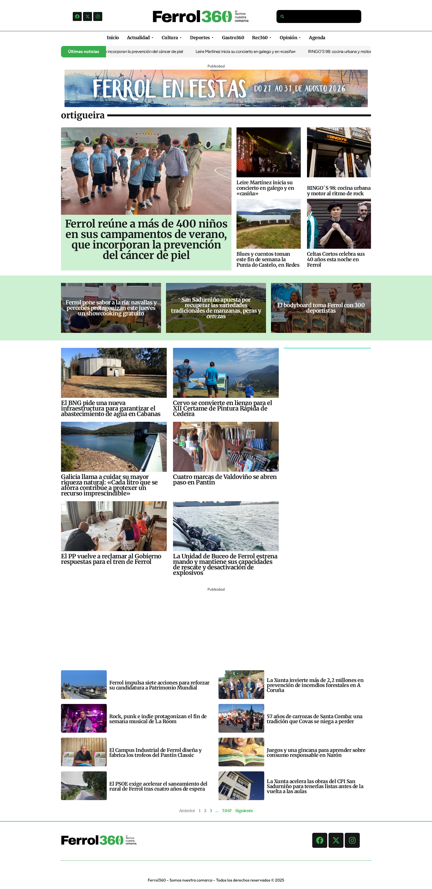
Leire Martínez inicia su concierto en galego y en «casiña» (224, 51)
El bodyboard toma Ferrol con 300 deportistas (321, 308)
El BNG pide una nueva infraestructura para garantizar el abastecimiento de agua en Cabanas (110, 408)
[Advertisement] (211, 628)
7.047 (227, 810)
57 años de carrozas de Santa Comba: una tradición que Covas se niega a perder (314, 718)
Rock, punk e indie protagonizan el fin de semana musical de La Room (158, 718)
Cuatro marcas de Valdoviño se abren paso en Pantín (225, 479)
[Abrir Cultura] (180, 37)
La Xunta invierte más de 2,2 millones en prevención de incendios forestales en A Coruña (315, 685)
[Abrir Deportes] (212, 37)
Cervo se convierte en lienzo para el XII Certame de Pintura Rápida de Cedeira (222, 408)
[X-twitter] (87, 16)
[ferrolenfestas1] (216, 105)
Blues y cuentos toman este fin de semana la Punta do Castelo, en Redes (267, 259)
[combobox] (319, 16)
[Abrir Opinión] (299, 37)
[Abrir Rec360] (270, 37)
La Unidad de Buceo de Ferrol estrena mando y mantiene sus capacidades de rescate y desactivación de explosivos (225, 564)
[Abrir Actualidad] (152, 37)
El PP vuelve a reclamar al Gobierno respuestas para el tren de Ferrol (111, 559)
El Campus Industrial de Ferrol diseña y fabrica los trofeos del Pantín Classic (155, 752)
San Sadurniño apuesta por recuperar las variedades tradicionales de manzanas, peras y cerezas (216, 308)
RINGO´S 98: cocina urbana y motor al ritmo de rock (332, 51)
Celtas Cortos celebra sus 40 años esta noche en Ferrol (336, 259)
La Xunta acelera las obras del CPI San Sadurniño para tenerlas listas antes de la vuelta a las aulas (315, 786)
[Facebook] (77, 16)
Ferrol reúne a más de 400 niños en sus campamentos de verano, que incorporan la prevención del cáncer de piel (146, 239)
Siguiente (244, 810)
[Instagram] (97, 16)
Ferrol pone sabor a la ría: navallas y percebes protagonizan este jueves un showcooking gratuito (111, 308)
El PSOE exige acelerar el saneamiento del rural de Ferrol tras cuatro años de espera (158, 786)
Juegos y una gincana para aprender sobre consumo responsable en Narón (316, 752)
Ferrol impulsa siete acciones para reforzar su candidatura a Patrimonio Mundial (159, 685)
